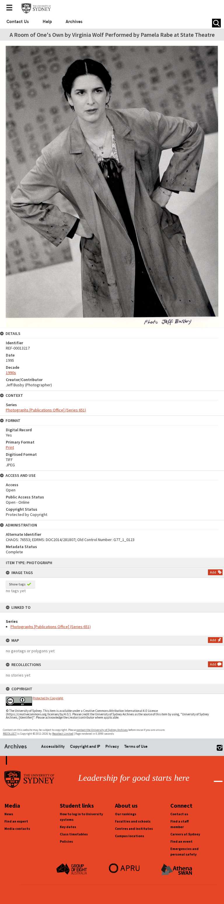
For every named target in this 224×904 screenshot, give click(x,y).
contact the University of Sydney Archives (102, 730)
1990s (11, 372)
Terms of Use (136, 746)
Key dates (68, 827)
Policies (66, 841)
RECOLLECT (10, 734)
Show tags (17, 584)
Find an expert (16, 821)
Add (213, 572)
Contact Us (17, 21)
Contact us (179, 814)
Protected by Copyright (48, 698)
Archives (74, 21)
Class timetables (74, 834)
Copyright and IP (85, 746)
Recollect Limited (62, 734)
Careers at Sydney (185, 834)
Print (10, 447)
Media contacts (17, 828)
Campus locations (129, 836)
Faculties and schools (132, 821)
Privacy (112, 746)
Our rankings (125, 814)
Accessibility (53, 746)
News (8, 814)
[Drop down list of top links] (11, 8)
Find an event (181, 841)
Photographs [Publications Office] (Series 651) (50, 626)
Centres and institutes (134, 828)
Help (47, 21)
